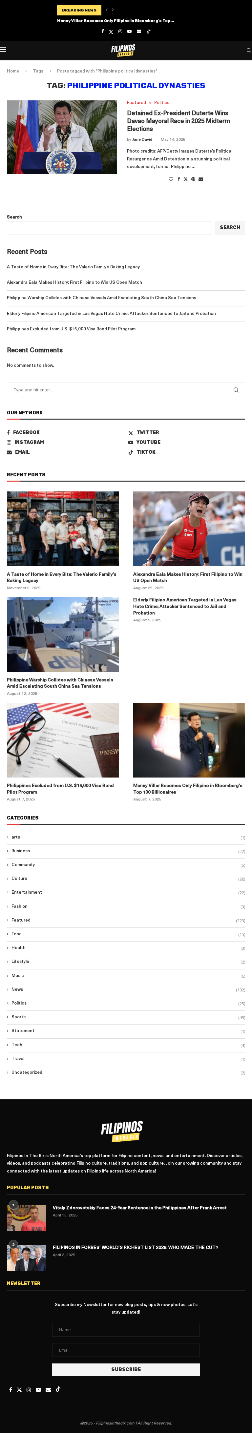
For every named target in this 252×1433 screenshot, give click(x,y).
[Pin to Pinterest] (193, 179)
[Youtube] (129, 31)
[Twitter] (111, 31)
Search (14, 217)
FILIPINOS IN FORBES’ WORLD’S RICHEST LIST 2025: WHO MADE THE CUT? (135, 1247)
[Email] (139, 31)
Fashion (128, 907)
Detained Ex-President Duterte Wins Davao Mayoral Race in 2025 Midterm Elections (178, 122)
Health (128, 948)
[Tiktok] (148, 31)
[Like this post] (171, 179)
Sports (128, 1017)
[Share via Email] (201, 179)
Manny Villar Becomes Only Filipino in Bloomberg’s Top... (115, 20)
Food (128, 934)
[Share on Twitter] (185, 179)
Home (13, 71)
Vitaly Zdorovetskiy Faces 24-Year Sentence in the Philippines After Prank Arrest (140, 1208)
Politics (128, 1004)
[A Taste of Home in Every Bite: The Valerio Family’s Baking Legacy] (63, 528)
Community (128, 865)
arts (128, 838)
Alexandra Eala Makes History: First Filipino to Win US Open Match (74, 282)
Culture (128, 879)
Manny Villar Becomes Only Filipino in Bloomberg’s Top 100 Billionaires (187, 789)
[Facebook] (102, 31)
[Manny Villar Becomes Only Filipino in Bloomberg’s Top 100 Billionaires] (189, 740)
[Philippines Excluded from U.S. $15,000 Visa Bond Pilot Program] (63, 740)
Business (128, 851)
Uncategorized (128, 1073)
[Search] (248, 50)
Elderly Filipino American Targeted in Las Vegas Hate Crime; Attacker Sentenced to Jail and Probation (111, 314)
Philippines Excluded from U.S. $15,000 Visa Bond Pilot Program (71, 329)
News (128, 990)
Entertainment (128, 893)
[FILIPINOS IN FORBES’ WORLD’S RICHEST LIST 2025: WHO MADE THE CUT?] (26, 1258)
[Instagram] (120, 31)
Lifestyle (128, 962)
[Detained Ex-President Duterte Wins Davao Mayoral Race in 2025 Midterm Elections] (62, 137)
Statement (128, 1031)
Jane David (142, 140)
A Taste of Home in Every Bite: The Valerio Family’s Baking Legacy (73, 267)
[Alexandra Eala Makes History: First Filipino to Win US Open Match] (189, 528)
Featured (128, 921)
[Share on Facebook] (179, 179)
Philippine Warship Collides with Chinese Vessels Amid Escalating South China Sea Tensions (101, 298)
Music (128, 976)
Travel (128, 1059)
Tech (128, 1045)
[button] (106, 10)
